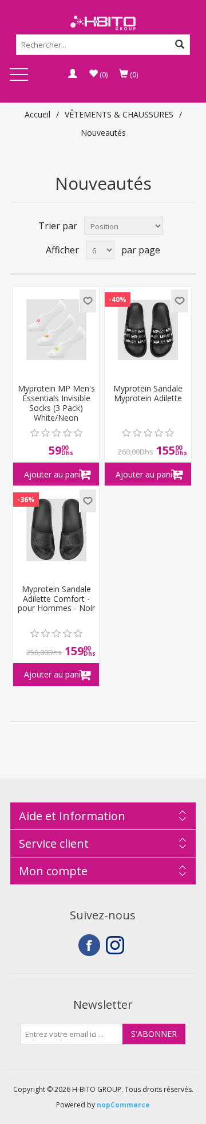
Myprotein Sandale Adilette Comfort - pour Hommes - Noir (56, 599)
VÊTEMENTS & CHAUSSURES (119, 114)
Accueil (37, 114)
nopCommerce (123, 1105)
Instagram (117, 945)
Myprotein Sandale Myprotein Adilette (148, 394)
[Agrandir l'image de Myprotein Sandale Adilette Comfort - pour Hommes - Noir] (56, 530)
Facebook (89, 945)
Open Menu (19, 75)
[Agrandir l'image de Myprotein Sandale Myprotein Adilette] (148, 330)
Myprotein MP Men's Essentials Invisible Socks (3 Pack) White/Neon (56, 403)
